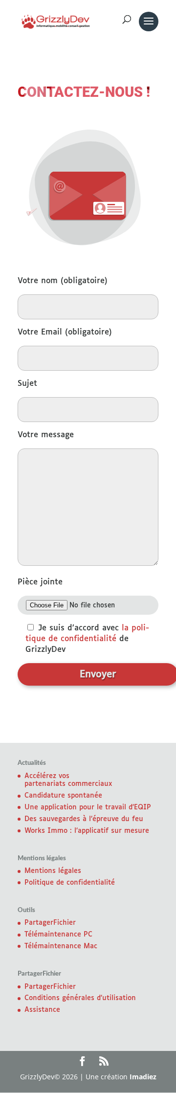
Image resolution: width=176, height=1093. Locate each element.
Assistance (42, 1009)
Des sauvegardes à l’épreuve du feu (83, 819)
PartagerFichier (50, 922)
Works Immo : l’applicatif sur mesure (86, 830)
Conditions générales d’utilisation (80, 998)
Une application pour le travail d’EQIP (87, 807)
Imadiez (143, 1076)
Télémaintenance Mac (60, 946)
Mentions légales (52, 871)
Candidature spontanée (63, 795)
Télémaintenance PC (58, 934)
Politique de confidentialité (69, 882)
